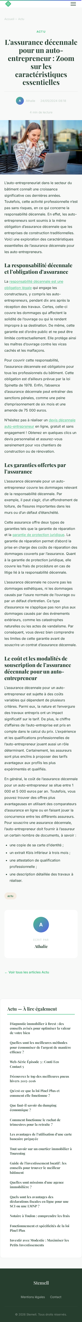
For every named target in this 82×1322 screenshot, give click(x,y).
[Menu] (73, 3)
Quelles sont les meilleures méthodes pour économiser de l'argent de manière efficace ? (40, 1047)
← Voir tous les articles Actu (26, 972)
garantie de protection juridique (38, 534)
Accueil (9, 19)
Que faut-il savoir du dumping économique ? (33, 1107)
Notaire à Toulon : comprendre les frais (40, 1216)
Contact (55, 1297)
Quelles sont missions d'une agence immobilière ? (37, 1184)
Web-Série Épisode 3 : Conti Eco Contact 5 (34, 1064)
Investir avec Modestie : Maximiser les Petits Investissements (39, 1242)
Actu (21, 19)
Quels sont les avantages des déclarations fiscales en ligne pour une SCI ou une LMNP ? (39, 1201)
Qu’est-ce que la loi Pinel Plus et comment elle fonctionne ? (34, 1093)
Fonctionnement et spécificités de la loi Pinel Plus (39, 1228)
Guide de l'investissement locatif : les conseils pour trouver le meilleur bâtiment (38, 1168)
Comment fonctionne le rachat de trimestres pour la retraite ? (35, 1122)
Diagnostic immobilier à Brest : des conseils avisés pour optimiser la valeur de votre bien (40, 1028)
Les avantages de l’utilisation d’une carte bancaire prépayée (41, 1136)
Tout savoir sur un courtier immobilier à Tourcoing (41, 1151)
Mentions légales (33, 1297)
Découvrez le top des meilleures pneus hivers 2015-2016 (39, 1078)
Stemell (41, 1283)
